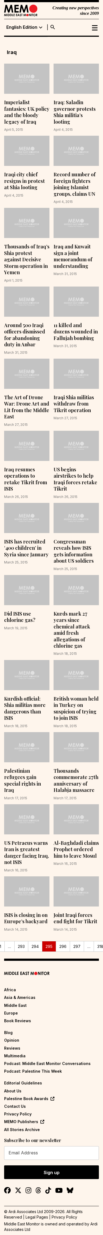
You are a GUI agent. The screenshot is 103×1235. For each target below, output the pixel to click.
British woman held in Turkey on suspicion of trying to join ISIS (76, 708)
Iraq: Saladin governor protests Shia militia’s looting (75, 112)
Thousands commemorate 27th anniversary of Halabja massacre (76, 780)
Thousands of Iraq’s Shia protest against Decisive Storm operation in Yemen (26, 259)
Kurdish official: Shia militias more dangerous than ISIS (25, 708)
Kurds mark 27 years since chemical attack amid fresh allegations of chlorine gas (72, 629)
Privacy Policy (18, 1114)
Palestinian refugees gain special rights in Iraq (22, 780)
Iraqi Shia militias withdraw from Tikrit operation (74, 403)
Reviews (12, 1048)
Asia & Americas (19, 997)
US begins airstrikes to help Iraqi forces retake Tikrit (75, 479)
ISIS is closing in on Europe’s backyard (26, 918)
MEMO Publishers (21, 1121)
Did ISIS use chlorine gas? (19, 616)
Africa (10, 989)
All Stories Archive (22, 1129)
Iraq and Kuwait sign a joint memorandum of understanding (73, 256)
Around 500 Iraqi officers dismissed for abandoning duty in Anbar (24, 335)
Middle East (15, 1005)
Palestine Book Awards (26, 1098)
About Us (12, 1091)
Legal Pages (37, 1217)
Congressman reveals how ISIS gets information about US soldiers (74, 551)
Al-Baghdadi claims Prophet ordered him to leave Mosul (76, 849)
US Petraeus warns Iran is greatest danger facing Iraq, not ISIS (26, 852)
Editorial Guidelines (23, 1083)
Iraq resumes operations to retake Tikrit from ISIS (25, 479)
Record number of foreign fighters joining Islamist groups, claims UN (75, 184)
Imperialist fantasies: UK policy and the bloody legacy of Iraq (26, 112)
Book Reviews (17, 1020)
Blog (8, 1032)
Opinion (11, 1040)
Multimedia (15, 1055)
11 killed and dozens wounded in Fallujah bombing (76, 331)
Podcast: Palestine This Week (33, 1071)
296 (62, 946)
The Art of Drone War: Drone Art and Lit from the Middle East (26, 407)
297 (76, 946)
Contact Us (15, 1106)
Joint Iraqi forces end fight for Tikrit (75, 918)
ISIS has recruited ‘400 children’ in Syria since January (26, 548)
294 (35, 946)
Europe (11, 1013)
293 (21, 946)
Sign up (52, 1172)
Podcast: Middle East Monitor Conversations (47, 1063)
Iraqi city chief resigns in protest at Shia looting (24, 181)
